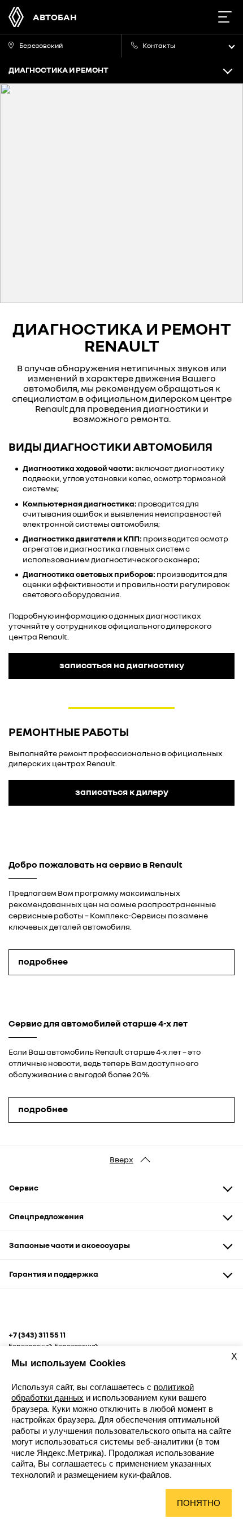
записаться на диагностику (121, 664)
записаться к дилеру (121, 791)
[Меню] (224, 17)
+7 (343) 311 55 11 (37, 1335)
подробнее (43, 961)
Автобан (55, 17)
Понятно (198, 1503)
